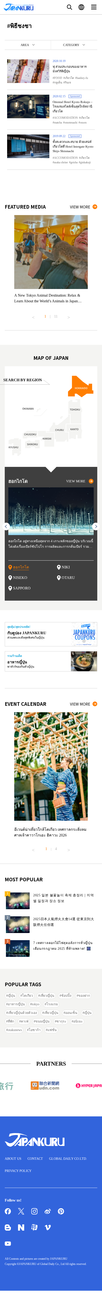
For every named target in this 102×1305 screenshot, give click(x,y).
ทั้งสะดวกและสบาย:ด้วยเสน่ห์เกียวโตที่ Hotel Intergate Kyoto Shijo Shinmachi (73, 146)
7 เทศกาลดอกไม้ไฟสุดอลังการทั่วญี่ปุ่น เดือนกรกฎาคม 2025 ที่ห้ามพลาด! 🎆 (63, 945)
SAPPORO (22, 588)
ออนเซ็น (71, 1013)
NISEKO (20, 578)
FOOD (58, 78)
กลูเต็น (58, 82)
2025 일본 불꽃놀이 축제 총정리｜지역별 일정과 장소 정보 (63, 898)
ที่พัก (11, 1021)
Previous (33, 315)
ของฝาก (84, 995)
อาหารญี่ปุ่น (16, 1004)
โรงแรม (52, 1004)
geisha (74, 162)
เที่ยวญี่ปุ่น (47, 995)
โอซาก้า (35, 1030)
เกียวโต (69, 78)
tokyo (35, 1004)
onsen (83, 122)
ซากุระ (61, 1021)
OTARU (68, 578)
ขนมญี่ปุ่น (42, 1021)
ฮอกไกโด (21, 567)
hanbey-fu (82, 78)
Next (68, 315)
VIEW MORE (80, 207)
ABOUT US (13, 1159)
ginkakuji (85, 162)
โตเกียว (27, 995)
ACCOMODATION (66, 117)
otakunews (15, 1030)
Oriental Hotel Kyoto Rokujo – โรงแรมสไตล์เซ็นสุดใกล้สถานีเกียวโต (73, 106)
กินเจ (68, 82)
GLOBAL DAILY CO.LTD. (68, 1159)
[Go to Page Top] (92, 1295)
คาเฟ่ (24, 1021)
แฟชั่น (52, 1030)
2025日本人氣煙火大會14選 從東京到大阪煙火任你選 (63, 922)
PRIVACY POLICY (18, 1171)
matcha (58, 122)
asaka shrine (61, 162)
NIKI (66, 567)
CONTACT (35, 1159)
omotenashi (71, 122)
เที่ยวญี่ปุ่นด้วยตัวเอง (22, 1013)
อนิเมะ (78, 1021)
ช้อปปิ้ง (66, 995)
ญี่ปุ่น (11, 995)
